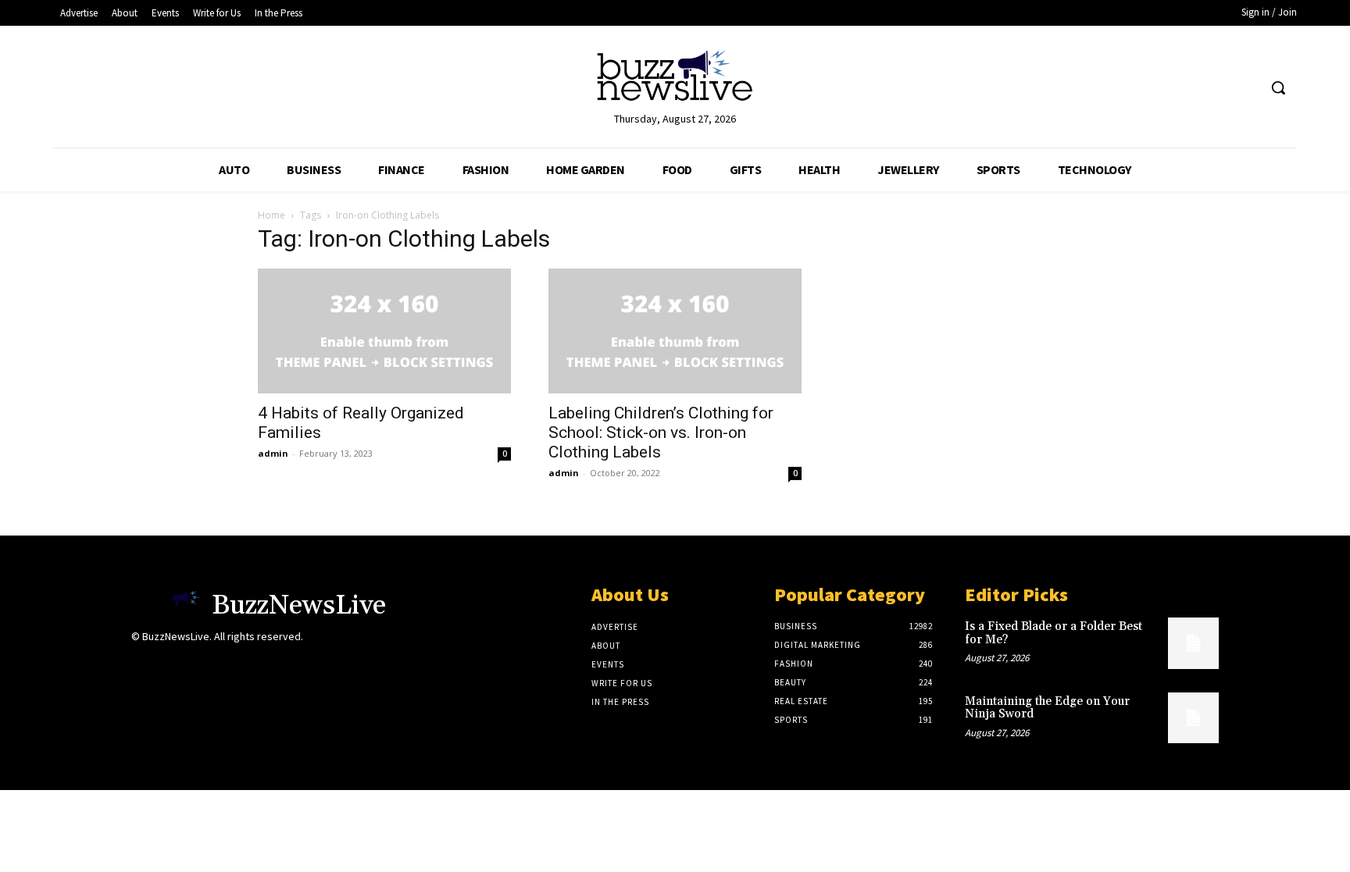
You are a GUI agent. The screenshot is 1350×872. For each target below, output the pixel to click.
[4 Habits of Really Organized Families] (384, 331)
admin (273, 453)
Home (271, 215)
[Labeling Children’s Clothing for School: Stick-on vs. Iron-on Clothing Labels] (675, 331)
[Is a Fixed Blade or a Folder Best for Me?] (1193, 643)
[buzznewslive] (675, 79)
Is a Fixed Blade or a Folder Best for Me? (1053, 633)
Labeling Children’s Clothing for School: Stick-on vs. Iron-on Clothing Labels (660, 432)
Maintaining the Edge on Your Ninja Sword (1047, 708)
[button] (1278, 87)
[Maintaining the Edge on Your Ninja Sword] (1193, 717)
